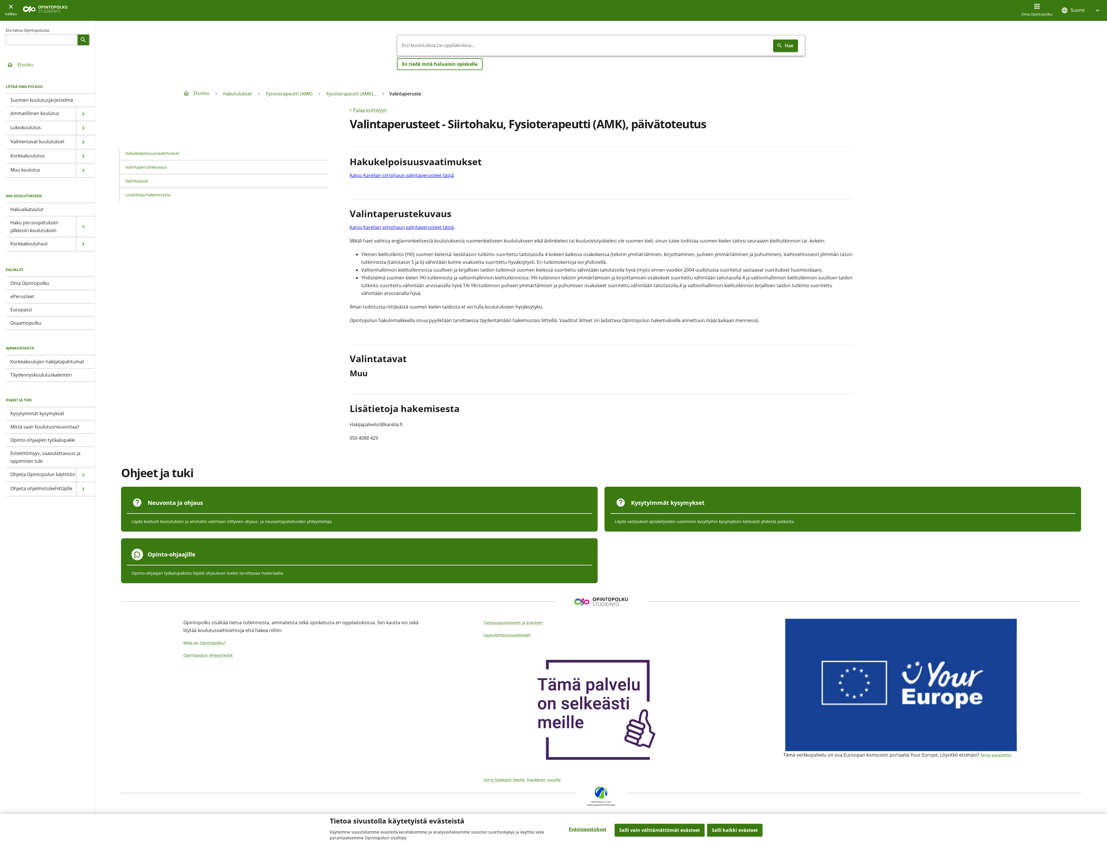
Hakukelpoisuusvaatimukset (152, 153)
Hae (789, 45)
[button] (1081, 10)
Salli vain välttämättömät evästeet (659, 830)
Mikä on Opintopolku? (204, 643)
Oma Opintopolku (1037, 14)
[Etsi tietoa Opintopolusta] (83, 40)
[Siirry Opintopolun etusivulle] (45, 10)
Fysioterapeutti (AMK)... (351, 94)
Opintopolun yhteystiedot (208, 655)
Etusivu (25, 64)
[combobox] (584, 45)
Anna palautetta (996, 755)
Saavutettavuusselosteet (506, 635)
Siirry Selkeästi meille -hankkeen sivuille (522, 780)
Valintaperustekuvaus (146, 167)
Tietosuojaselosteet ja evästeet (513, 622)
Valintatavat (136, 181)
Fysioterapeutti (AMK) (289, 94)
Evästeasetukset (588, 829)
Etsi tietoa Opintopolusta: (28, 30)
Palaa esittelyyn (370, 110)
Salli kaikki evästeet (735, 830)
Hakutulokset (237, 94)
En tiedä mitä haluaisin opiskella (440, 64)
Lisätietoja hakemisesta (147, 195)
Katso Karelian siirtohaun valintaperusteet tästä (402, 175)
